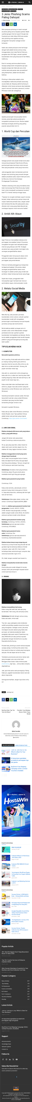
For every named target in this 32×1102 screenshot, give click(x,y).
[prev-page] (3, 775)
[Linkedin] (15, 24)
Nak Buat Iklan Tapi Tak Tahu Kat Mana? (8, 711)
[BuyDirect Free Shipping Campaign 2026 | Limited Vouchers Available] (6, 769)
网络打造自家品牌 (16, 847)
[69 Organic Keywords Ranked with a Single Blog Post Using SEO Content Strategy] (6, 905)
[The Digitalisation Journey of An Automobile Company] (6, 922)
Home (3, 6)
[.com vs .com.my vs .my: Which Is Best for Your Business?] (6, 752)
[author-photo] (16, 729)
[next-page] (5, 775)
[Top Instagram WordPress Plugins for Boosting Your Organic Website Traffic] (6, 875)
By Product (20, 9)
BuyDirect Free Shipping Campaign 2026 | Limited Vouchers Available (19, 768)
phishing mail (10, 692)
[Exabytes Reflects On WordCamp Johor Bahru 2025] (6, 858)
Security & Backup (5, 11)
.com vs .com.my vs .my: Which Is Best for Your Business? (19, 752)
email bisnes (5, 664)
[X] (7, 24)
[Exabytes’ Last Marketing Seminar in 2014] (6, 883)
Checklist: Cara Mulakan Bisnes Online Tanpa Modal (23, 712)
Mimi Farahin (6, 20)
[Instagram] (6, 1059)
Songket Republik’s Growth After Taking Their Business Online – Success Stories (20, 912)
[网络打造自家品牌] (6, 850)
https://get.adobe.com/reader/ (18, 418)
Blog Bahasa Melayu (13, 9)
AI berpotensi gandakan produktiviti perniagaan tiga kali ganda (20, 760)
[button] (2, 2)
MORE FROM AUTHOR (21, 745)
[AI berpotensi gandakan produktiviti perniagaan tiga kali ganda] (6, 760)
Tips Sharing (13, 11)
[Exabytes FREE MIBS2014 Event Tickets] (6, 866)
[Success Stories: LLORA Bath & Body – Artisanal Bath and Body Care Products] (6, 896)
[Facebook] (3, 24)
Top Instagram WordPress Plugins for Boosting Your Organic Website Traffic (21, 874)
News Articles (9, 6)
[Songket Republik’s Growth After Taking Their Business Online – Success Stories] (6, 913)
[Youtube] (16, 1059)
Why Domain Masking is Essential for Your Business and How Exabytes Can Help (15, 969)
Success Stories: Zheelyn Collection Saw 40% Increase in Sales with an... (20, 929)
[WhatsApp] (11, 24)
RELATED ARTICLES (8, 745)
